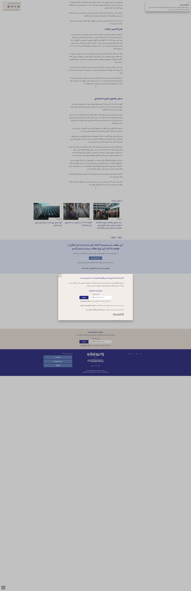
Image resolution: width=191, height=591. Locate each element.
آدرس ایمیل (95, 294)
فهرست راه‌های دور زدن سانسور (87, 305)
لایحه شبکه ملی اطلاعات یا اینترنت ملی (94, 310)
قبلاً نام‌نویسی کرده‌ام (118, 314)
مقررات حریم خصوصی (85, 301)
